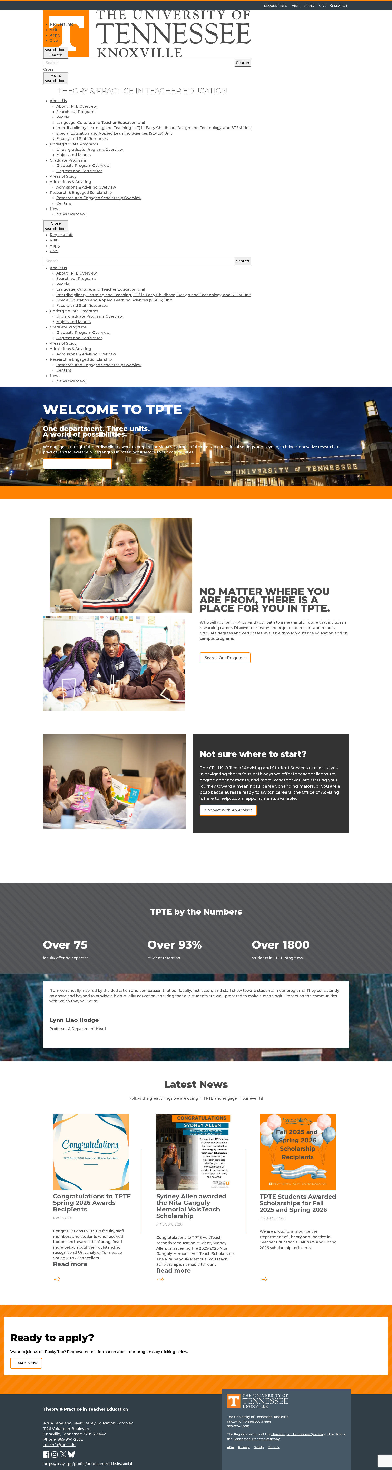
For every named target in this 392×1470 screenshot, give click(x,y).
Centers (63, 203)
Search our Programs (76, 111)
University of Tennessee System (297, 1434)
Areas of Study (63, 176)
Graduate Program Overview (83, 165)
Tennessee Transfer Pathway (256, 1439)
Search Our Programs (225, 658)
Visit (296, 6)
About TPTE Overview (76, 106)
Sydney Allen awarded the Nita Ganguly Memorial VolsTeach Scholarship (191, 1206)
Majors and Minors (73, 155)
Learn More (26, 1363)
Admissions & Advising (70, 182)
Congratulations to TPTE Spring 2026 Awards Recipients (92, 1203)
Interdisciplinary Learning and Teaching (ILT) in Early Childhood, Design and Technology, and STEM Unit (153, 128)
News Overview (70, 214)
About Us (58, 101)
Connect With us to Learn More (77, 463)
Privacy (244, 1447)
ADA (230, 1447)
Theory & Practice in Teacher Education (143, 90)
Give (322, 6)
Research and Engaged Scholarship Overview (98, 198)
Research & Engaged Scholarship (81, 192)
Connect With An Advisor (228, 810)
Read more (92, 1264)
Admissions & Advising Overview (86, 187)
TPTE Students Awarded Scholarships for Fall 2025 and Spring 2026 (298, 1203)
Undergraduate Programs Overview (89, 149)
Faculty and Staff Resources (82, 138)
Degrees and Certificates (79, 171)
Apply (309, 6)
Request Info (275, 6)
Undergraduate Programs (74, 144)
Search (242, 62)
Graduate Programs (68, 160)
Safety (259, 1447)
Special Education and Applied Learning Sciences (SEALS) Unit (114, 133)
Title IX (274, 1447)
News (55, 208)
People (62, 117)
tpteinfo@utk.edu (59, 1445)
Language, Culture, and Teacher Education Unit (100, 122)
